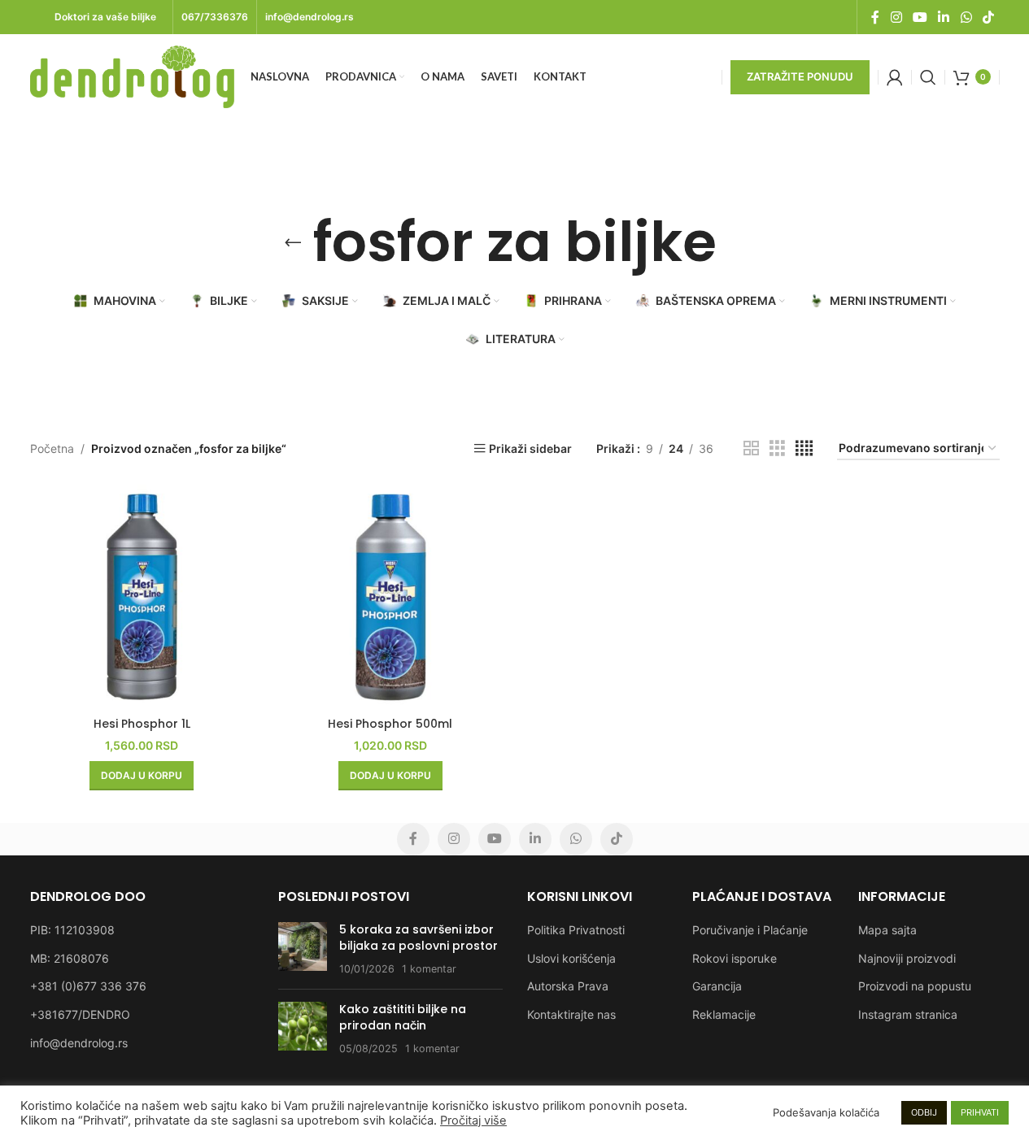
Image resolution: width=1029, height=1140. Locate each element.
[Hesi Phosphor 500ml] (390, 597)
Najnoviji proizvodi (907, 958)
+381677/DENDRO (80, 1014)
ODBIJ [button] (924, 1112)
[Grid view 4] (804, 448)
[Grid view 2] (751, 448)
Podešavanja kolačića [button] (826, 1112)
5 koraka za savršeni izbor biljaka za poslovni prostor (418, 937)
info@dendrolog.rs (79, 1043)
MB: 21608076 (69, 958)
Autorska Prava (567, 986)
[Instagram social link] (896, 17)
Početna (52, 448)
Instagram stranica (907, 1014)
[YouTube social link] (919, 17)
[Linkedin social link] (944, 17)
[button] (141, 775)
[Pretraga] (928, 77)
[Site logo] (132, 75)
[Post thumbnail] (302, 949)
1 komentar (429, 969)
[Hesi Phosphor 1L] (142, 597)
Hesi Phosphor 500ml (390, 724)
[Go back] (293, 242)
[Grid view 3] (777, 448)
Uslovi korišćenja (571, 958)
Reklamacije (724, 1014)
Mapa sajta (887, 930)
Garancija (717, 986)
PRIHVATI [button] (980, 1112)
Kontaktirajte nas (571, 1014)
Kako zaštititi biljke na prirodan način (402, 1017)
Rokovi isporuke (734, 958)
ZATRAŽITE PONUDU (800, 76)
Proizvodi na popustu (914, 986)
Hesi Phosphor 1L (142, 724)
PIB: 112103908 (72, 930)
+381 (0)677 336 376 (88, 986)
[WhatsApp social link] (966, 17)
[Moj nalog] (895, 77)
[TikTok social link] (988, 17)
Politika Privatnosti (576, 930)
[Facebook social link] (875, 17)
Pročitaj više (473, 1120)
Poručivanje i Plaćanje (750, 930)
